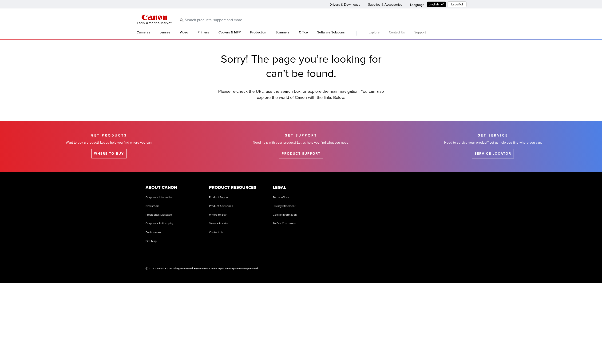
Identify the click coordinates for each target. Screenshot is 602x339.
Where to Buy (217, 215)
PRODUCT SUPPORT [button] (301, 154)
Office (303, 32)
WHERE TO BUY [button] (109, 154)
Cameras (143, 32)
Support (420, 32)
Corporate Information (159, 197)
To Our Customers (284, 223)
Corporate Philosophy (159, 223)
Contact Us (397, 32)
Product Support (219, 197)
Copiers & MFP (229, 32)
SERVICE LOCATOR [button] (493, 154)
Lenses (165, 32)
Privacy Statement (284, 206)
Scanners (282, 32)
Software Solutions (331, 32)
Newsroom (152, 206)
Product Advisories (221, 206)
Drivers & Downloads (344, 5)
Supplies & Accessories (385, 5)
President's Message (159, 215)
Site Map (151, 241)
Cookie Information (285, 215)
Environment (154, 232)
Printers (203, 32)
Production (258, 32)
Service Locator (219, 223)
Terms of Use (281, 197)
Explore (374, 32)
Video (184, 32)
